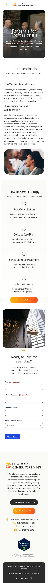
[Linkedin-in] (22, 578)
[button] (41, 4)
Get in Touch (12, 437)
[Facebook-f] (17, 578)
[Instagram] (31, 578)
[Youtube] (26, 578)
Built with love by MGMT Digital (18, 573)
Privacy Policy (35, 573)
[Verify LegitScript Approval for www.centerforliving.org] (24, 550)
